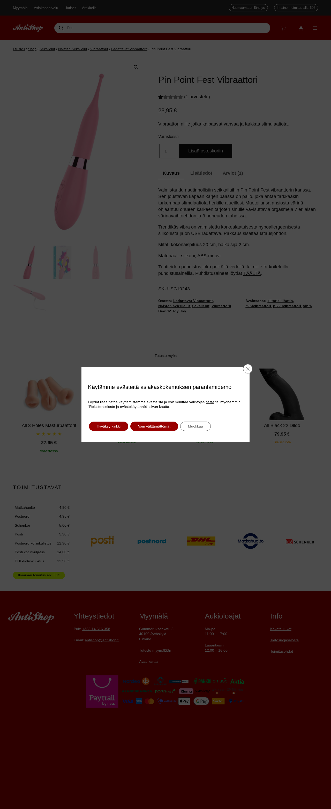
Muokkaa (195, 426)
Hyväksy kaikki (109, 426)
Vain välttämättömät (154, 426)
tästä (210, 402)
